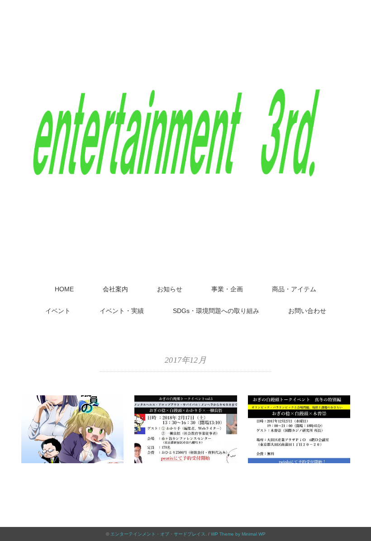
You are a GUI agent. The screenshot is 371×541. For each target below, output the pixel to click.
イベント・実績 (122, 310)
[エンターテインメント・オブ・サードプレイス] (185, 29)
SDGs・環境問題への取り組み (216, 310)
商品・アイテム (294, 289)
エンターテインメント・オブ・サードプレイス (157, 534)
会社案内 (115, 289)
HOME (64, 289)
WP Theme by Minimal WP (238, 534)
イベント (58, 310)
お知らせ (169, 289)
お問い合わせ (307, 310)
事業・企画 (227, 289)
